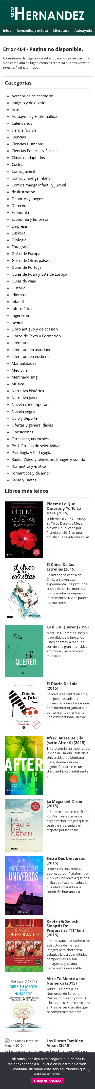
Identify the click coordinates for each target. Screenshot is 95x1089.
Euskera (18, 232)
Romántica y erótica (32, 30)
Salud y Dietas (24, 479)
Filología (19, 239)
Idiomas (19, 294)
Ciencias (19, 136)
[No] (88, 1070)
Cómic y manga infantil (32, 178)
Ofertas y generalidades (32, 425)
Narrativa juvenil (26, 397)
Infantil (18, 301)
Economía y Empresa (30, 219)
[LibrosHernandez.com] (47, 14)
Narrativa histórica (28, 390)
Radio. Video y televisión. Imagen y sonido (48, 459)
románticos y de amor (31, 473)
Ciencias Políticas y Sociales (35, 150)
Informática (22, 308)
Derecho (19, 205)
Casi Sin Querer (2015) (68, 626)
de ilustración (23, 191)
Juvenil (17, 322)
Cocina (17, 164)
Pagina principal (27, 67)
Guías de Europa (26, 253)
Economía (20, 212)
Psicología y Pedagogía (31, 452)
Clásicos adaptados (28, 157)
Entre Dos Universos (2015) (66, 860)
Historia (18, 287)
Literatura (61, 30)
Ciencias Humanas (28, 143)
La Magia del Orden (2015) (65, 803)
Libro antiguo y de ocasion (35, 329)
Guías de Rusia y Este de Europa (39, 274)
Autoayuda (83, 30)
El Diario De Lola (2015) (62, 686)
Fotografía (20, 246)
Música (18, 383)
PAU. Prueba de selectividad (36, 445)
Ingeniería (20, 315)
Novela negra (23, 411)
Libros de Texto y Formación (36, 335)
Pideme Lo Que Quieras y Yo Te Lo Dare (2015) (64, 508)
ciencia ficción (24, 130)
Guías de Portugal (27, 267)
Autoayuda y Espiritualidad (35, 116)
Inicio (7, 30)
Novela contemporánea (32, 404)
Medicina (20, 370)
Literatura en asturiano (31, 349)
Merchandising (24, 377)
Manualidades (24, 363)
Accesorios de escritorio (32, 95)
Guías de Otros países (31, 260)
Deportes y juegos (27, 198)
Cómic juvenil (23, 171)
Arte (15, 109)
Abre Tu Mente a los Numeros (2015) (66, 981)
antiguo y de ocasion (30, 102)
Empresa (19, 226)
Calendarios (22, 123)
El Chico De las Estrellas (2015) (61, 567)
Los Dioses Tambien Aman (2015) (65, 1043)
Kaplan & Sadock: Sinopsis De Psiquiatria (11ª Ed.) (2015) (65, 928)
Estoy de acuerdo (47, 1081)
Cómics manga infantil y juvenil (39, 184)
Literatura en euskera (30, 356)
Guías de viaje (24, 280)
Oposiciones (22, 431)
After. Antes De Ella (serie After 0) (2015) (66, 740)
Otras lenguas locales (30, 438)
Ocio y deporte (24, 418)
